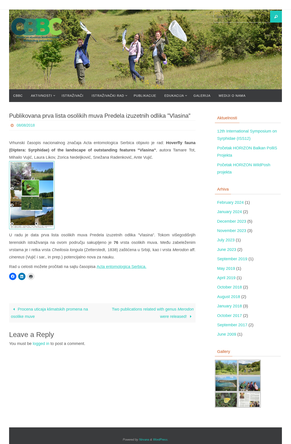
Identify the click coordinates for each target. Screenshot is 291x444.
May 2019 (226, 268)
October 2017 (229, 315)
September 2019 (232, 259)
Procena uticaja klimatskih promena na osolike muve (49, 313)
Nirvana (144, 439)
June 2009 (226, 334)
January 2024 (229, 211)
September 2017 (232, 325)
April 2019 (226, 278)
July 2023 (226, 240)
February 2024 (230, 202)
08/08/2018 (26, 125)
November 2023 (231, 230)
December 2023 (231, 221)
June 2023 (226, 249)
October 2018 (229, 287)
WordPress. (160, 439)
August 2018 (228, 296)
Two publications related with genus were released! (153, 313)
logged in (41, 343)
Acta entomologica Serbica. (121, 266)
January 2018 (229, 306)
